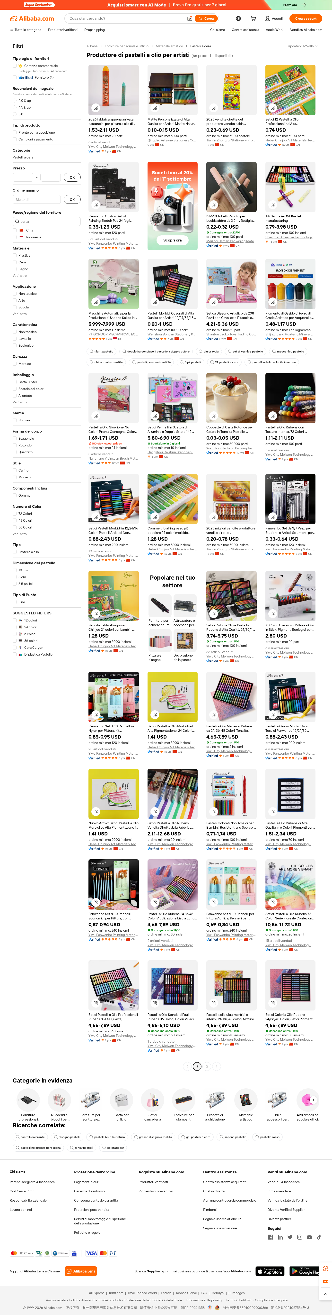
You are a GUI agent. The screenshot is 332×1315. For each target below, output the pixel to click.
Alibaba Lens (34, 1271)
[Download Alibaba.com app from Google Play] (305, 1271)
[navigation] (47, 557)
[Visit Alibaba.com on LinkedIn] (280, 1237)
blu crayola (211, 351)
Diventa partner (279, 1219)
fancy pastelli (84, 1147)
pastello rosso (270, 1137)
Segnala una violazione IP (222, 1219)
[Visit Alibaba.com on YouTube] (309, 1237)
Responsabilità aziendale (28, 1200)
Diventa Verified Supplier (286, 1210)
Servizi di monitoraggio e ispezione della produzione (100, 1221)
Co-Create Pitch (22, 1191)
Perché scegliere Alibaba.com (32, 1182)
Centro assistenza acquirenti (224, 1182)
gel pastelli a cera (198, 1137)
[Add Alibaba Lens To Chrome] (81, 1271)
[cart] (254, 19)
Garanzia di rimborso (89, 1191)
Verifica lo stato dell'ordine (287, 1200)
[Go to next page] (216, 1066)
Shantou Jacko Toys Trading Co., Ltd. (231, 334)
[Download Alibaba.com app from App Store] (270, 1271)
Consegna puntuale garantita (96, 1200)
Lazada (166, 1293)
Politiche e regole (87, 1232)
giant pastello (104, 351)
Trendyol (217, 1293)
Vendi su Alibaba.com (284, 1182)
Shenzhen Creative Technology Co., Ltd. (290, 237)
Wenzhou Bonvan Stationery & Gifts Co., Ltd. (173, 334)
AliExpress (97, 1293)
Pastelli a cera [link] (200, 46)
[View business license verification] (210, 1307)
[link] (325, 1268)
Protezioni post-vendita (91, 1210)
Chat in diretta (214, 1191)
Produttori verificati (153, 1182)
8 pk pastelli (193, 362)
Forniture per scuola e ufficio (127, 46)
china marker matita (109, 362)
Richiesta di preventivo (156, 1191)
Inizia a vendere (279, 1191)
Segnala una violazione (220, 1228)
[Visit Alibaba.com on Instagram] (300, 1237)
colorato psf (115, 1147)
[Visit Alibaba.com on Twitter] (290, 1237)
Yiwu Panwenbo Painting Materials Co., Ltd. (113, 243)
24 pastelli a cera (226, 362)
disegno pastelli (69, 1137)
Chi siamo (17, 1172)
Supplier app (157, 1271)
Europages (236, 1293)
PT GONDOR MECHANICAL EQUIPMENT (113, 334)
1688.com (116, 1293)
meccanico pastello (290, 351)
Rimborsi (210, 1210)
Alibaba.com (241, 1271)
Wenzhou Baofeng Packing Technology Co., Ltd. (231, 448)
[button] (190, 18)
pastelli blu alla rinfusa (109, 1137)
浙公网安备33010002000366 (245, 1308)
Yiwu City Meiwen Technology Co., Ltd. (113, 146)
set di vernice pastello (248, 351)
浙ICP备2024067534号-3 (290, 1308)
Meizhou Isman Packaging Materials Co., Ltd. (231, 241)
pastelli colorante (33, 1137)
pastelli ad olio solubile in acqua (274, 362)
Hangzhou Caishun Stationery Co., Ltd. (173, 452)
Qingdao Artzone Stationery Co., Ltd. (173, 140)
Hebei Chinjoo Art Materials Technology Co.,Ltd (290, 140)
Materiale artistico (169, 46)
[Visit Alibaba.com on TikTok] (319, 1237)
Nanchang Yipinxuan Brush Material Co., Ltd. (113, 458)
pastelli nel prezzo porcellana (41, 1147)
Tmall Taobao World (142, 1293)
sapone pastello (235, 1137)
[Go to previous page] (187, 1066)
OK (72, 177)
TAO (204, 1293)
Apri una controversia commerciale (229, 1200)
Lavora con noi (21, 1210)
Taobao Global (186, 1293)
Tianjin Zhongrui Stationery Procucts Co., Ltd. (231, 140)
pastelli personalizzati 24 (154, 362)
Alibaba (92, 46)
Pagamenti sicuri (86, 1182)
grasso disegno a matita (155, 1137)
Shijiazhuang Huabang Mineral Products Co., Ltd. (290, 334)
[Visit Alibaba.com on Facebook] (270, 1237)
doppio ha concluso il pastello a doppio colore (158, 351)
